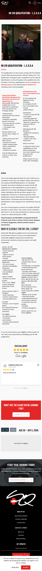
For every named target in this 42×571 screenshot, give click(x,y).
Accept (25, 567)
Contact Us (18, 414)
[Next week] (7, 430)
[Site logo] (4, 3)
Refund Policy (21, 539)
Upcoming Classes (21, 516)
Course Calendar (21, 519)
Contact (21, 535)
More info (15, 567)
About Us (21, 532)
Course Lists (21, 523)
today (13, 430)
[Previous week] (3, 430)
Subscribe (18, 555)
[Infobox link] (30, 2)
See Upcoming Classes (18, 480)
